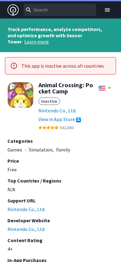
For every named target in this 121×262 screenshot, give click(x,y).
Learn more (36, 41)
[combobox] (60, 10)
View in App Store (56, 119)
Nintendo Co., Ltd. (57, 110)
